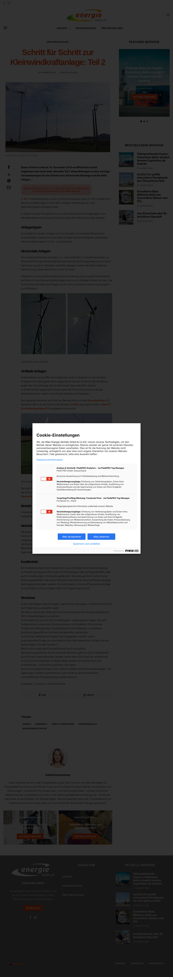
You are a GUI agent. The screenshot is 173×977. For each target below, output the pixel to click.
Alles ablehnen (101, 536)
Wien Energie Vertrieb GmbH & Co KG (65, 441)
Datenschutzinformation (49, 459)
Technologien (112, 441)
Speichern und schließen (86, 543)
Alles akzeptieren (71, 536)
